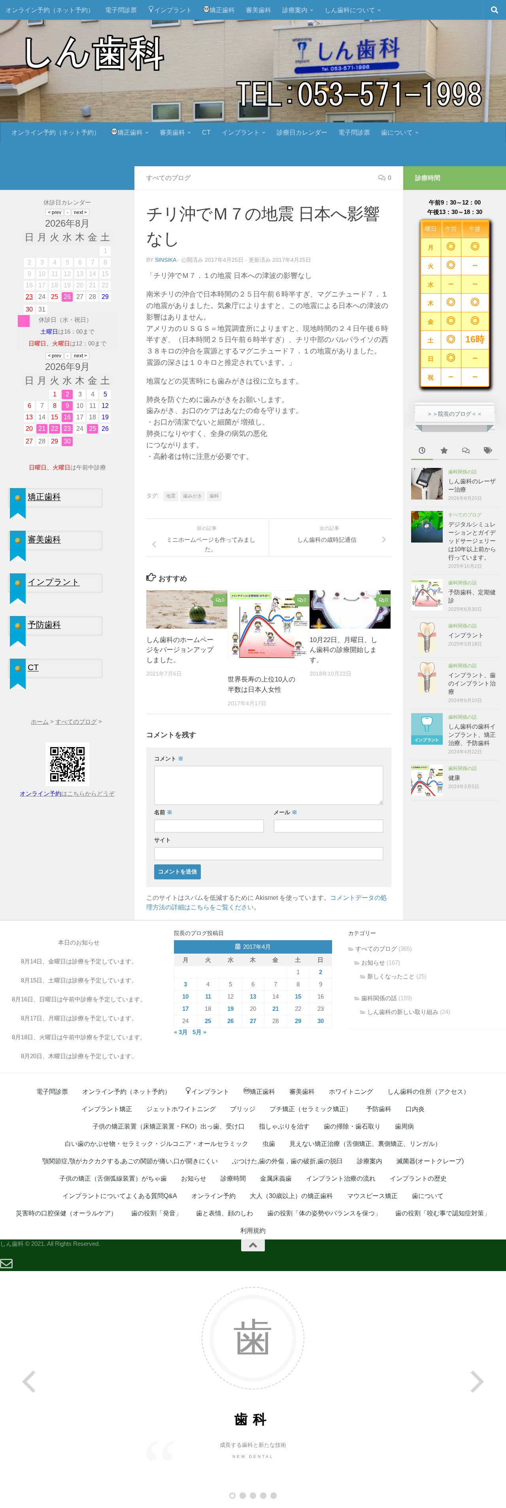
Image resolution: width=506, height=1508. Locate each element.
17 (185, 1008)
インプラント (173, 10)
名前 (163, 812)
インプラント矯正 (106, 1109)
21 (275, 1008)
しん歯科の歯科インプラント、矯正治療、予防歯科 (472, 734)
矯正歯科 (222, 10)
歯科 (214, 496)
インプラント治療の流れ (341, 1178)
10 (185, 996)
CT (206, 132)
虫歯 (268, 1143)
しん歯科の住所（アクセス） (428, 1091)
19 (230, 1008)
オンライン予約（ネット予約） (50, 10)
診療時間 (233, 1178)
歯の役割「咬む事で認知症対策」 (442, 1213)
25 (208, 1021)
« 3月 (181, 1032)
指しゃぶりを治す (284, 1126)
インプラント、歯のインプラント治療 (472, 683)
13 (253, 996)
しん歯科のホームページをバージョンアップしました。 (179, 650)
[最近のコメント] (465, 451)
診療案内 (295, 10)
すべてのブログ (168, 178)
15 (298, 996)
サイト (162, 840)
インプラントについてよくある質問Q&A (119, 1196)
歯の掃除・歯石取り (352, 1126)
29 (298, 1021)
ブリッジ (242, 1109)
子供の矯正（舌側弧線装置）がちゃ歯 (113, 1178)
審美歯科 (258, 10)
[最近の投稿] (422, 451)
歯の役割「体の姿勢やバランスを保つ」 (324, 1213)
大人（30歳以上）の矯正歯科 (291, 1196)
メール (285, 812)
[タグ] (487, 451)
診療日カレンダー (302, 132)
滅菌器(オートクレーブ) (430, 1161)
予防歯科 (378, 1109)
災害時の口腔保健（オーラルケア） (66, 1213)
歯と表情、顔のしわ (224, 1213)
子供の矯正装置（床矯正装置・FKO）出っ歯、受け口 (169, 1126)
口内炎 (415, 1109)
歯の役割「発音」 (156, 1213)
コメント (168, 758)
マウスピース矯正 (372, 1196)
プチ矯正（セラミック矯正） (311, 1109)
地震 (171, 496)
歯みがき (192, 496)
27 (253, 1021)
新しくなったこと (391, 976)
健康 (454, 777)
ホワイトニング (351, 1091)
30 (320, 1021)
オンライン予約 (213, 1196)
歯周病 (404, 1126)
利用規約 (253, 1230)
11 (208, 996)
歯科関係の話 (462, 472)
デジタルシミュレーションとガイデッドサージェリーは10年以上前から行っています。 (472, 541)
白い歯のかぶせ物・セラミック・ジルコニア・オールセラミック (156, 1143)
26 (230, 1021)
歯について (397, 132)
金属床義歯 (276, 1178)
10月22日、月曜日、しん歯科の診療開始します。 (344, 650)
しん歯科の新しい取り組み (402, 1011)
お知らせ (373, 962)
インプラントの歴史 (418, 1178)
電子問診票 (121, 10)
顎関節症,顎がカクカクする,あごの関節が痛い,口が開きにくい (130, 1161)
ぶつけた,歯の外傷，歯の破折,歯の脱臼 (287, 1161)
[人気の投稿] (444, 451)
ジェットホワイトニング (181, 1109)
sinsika (165, 260)
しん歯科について (350, 10)
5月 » (199, 1032)
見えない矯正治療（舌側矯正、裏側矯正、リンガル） (365, 1143)
